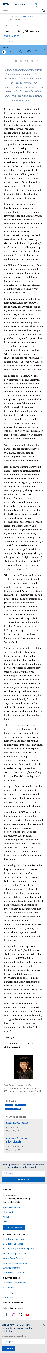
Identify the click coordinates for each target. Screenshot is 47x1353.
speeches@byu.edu (12, 1207)
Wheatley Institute (11, 1268)
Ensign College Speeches (14, 1253)
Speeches (19, 4)
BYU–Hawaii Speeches (13, 1239)
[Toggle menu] (43, 4)
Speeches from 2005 (13, 1109)
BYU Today (8, 1292)
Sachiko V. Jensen (28, 17)
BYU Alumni (8, 1287)
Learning (9, 1105)
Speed (37, 50)
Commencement (12, 26)
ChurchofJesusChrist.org (14, 1283)
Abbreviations (9, 1212)
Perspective (20, 1105)
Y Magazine (8, 1297)
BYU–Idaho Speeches (13, 1244)
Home (6, 17)
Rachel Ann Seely (14, 1127)
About (6, 1217)
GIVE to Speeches (14, 1227)
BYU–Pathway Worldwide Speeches (19, 1248)
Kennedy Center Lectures (15, 1263)
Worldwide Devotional (13, 1272)
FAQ (5, 1222)
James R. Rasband (14, 1146)
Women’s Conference (13, 1258)
